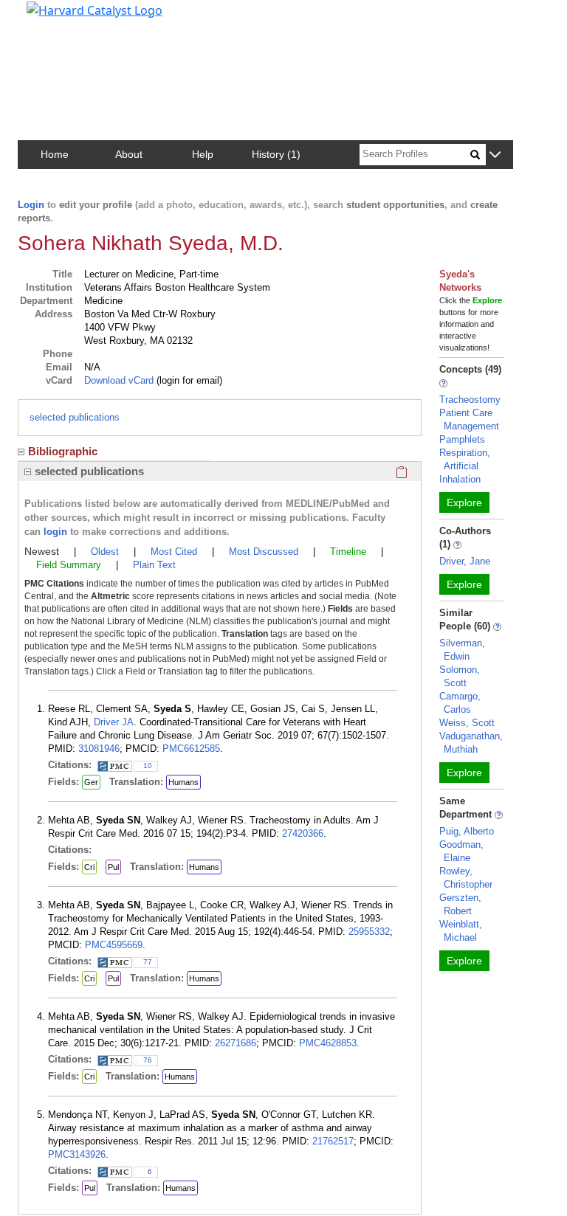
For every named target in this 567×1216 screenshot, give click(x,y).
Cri (89, 867)
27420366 (302, 833)
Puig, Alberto (466, 831)
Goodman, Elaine (461, 851)
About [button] (128, 154)
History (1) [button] (276, 154)
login (55, 531)
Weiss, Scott (467, 722)
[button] (495, 155)
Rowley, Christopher (465, 878)
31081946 (99, 748)
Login (31, 204)
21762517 (333, 1141)
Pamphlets (462, 439)
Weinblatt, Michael (460, 931)
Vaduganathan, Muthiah (471, 742)
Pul (113, 867)
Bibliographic (62, 451)
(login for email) (188, 380)
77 (147, 962)
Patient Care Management (469, 419)
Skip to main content (61, 17)
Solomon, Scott (459, 676)
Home (55, 154)
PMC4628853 (328, 1043)
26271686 (235, 1043)
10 (147, 765)
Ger (91, 782)
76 (147, 1060)
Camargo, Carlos (460, 703)
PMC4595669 (113, 944)
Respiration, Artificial (464, 459)
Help (202, 154)
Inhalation (460, 479)
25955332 (369, 931)
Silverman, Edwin (462, 650)
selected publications (75, 417)
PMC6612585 (191, 748)
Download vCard (119, 380)
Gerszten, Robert (460, 904)
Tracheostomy (470, 399)
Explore (464, 502)
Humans (183, 782)
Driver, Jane (464, 561)
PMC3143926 (77, 1154)
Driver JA (114, 722)
